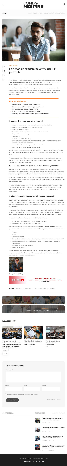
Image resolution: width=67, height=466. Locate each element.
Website (44, 385)
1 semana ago (44, 440)
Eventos (19, 299)
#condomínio (28, 288)
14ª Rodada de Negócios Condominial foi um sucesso (30, 301)
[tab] (55, 413)
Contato (41, 461)
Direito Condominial (37, 13)
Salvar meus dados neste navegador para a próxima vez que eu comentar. (22, 394)
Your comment (9, 369)
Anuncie (35, 461)
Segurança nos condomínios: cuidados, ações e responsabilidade (30, 113)
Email (25, 385)
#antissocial (19, 288)
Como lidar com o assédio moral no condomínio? (26, 104)
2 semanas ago (45, 450)
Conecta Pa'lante (44, 458)
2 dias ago (44, 422)
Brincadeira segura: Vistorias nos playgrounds (25, 109)
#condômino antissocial (40, 288)
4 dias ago (44, 431)
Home (29, 13)
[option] (12, 338)
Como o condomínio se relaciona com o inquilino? (26, 111)
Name (7, 385)
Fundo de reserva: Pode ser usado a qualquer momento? (28, 107)
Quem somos (27, 461)
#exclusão (52, 288)
